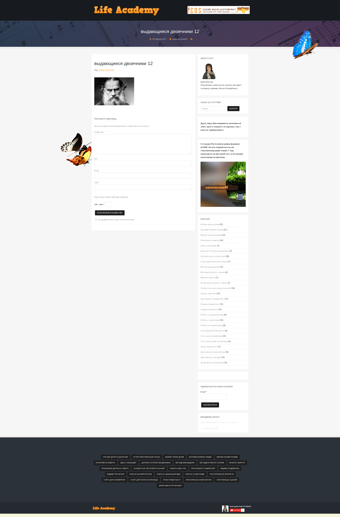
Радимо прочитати (209, 309)
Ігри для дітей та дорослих (213, 256)
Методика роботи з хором (213, 272)
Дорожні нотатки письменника (215, 251)
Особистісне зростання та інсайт (216, 288)
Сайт (96, 182)
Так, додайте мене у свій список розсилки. (116, 220)
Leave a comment (180, 39)
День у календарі (208, 245)
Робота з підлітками (210, 320)
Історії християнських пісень (213, 261)
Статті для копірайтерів (211, 336)
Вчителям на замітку (210, 240)
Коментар (99, 132)
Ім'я (95, 159)
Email (96, 171)
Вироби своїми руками (211, 235)
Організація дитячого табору (214, 283)
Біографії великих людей (212, 230)
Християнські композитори (213, 352)
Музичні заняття (208, 277)
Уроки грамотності (209, 347)
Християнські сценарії (211, 357)
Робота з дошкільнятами (212, 315)
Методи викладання (210, 267)
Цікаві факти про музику (212, 362)
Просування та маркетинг (212, 299)
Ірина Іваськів (106, 70)
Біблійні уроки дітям (210, 224)
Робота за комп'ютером (212, 325)
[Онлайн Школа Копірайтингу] (219, 13)
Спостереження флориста (212, 331)
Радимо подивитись (210, 304)
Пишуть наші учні (208, 293)
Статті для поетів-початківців (214, 341)
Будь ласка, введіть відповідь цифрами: (111, 197)
